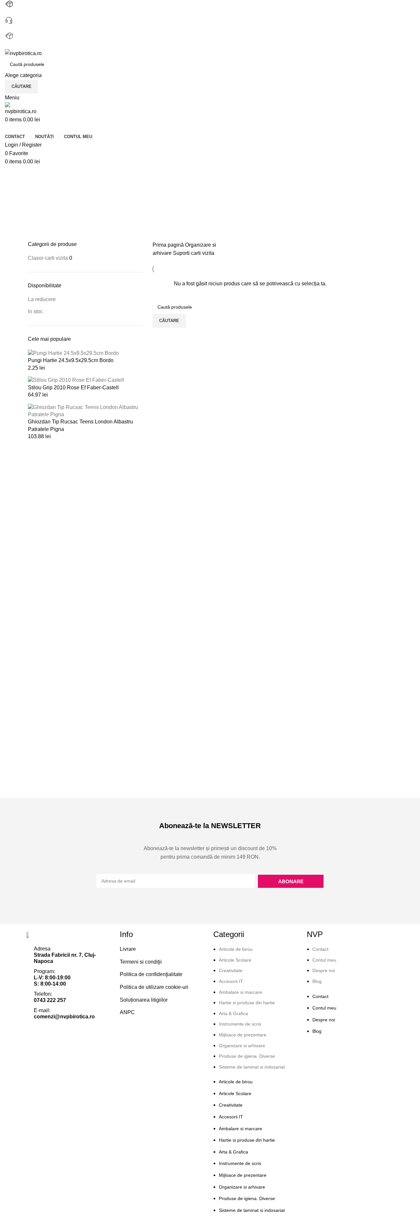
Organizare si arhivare (242, 1045)
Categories (41, 206)
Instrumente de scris (240, 1024)
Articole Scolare (235, 960)
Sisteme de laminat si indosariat (252, 1067)
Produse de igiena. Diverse (247, 1056)
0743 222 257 (21, 28)
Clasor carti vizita (48, 258)
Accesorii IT (231, 981)
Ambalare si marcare (240, 992)
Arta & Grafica (233, 1013)
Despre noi (323, 970)
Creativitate (230, 970)
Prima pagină (169, 245)
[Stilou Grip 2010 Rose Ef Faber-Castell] (76, 380)
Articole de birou (236, 949)
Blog (317, 981)
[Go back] (36, 174)
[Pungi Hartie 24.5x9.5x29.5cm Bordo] (73, 353)
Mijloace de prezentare (242, 1034)
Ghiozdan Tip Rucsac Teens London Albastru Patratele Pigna (80, 425)
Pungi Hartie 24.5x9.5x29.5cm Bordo (71, 360)
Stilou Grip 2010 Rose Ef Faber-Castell (73, 387)
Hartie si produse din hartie (247, 1002)
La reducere (42, 299)
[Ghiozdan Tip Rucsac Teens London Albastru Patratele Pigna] (85, 410)
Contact (320, 949)
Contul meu (324, 960)
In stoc (35, 311)
